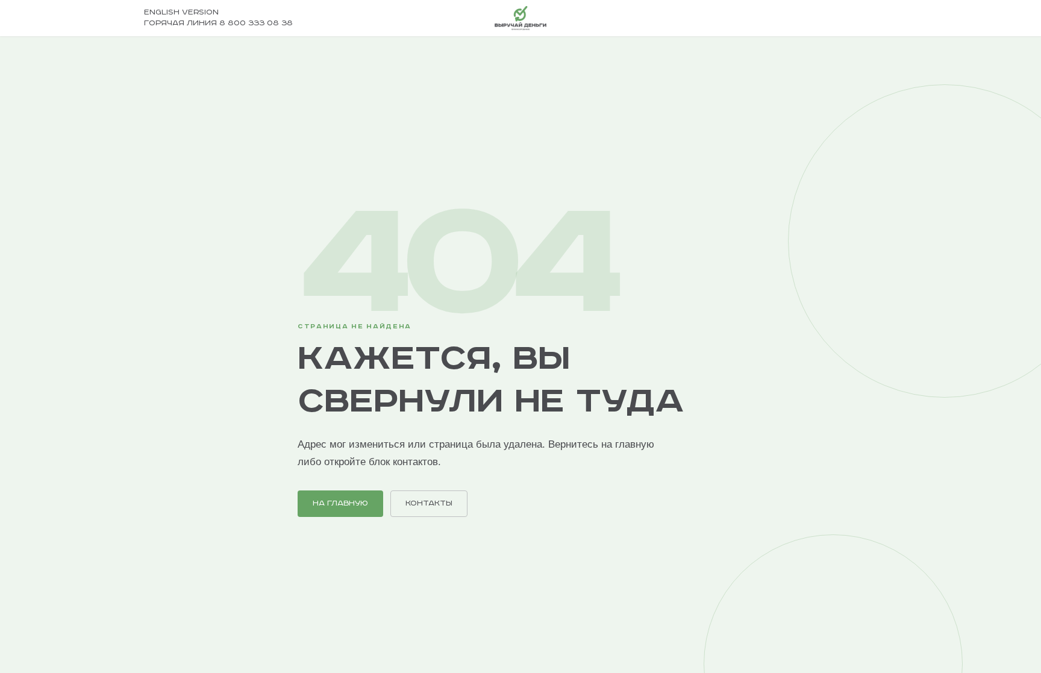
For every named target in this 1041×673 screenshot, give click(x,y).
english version (181, 12)
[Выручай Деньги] (520, 18)
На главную (340, 503)
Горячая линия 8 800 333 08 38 (218, 23)
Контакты (428, 503)
